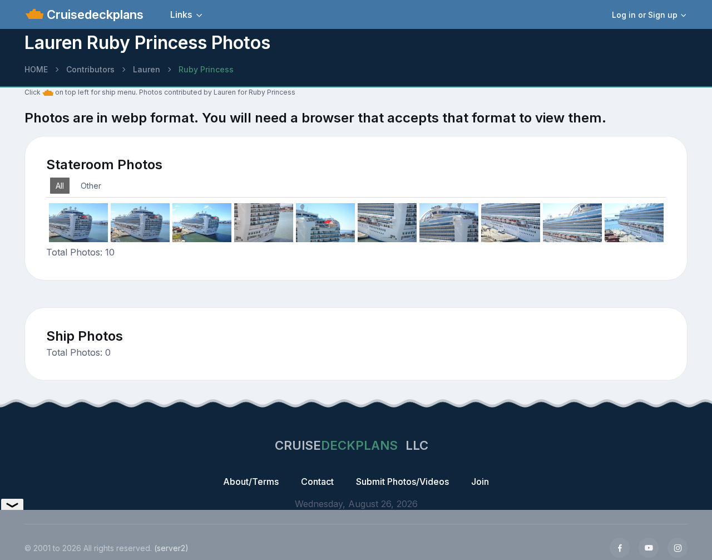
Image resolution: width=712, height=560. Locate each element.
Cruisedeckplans (93, 14)
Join (480, 481)
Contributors (90, 69)
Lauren (146, 69)
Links (181, 14)
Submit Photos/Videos (402, 481)
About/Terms (251, 481)
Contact (317, 481)
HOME (36, 69)
